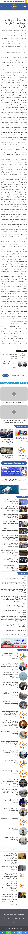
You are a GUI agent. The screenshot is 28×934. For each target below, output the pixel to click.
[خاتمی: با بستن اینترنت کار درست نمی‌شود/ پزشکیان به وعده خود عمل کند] (23, 657)
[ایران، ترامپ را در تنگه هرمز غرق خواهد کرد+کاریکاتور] (23, 735)
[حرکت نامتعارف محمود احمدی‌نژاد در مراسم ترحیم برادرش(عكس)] (6, 433)
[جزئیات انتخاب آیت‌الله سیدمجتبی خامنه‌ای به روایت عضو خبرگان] (23, 802)
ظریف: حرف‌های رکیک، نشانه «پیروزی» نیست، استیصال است (9, 771)
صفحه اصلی (21, 914)
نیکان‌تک (8, 928)
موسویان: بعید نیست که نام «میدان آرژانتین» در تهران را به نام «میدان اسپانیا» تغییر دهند (10, 684)
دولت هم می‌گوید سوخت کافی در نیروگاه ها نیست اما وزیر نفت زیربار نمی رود (9, 364)
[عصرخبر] (14, 6)
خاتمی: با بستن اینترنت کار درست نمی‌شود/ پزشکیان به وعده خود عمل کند (10, 655)
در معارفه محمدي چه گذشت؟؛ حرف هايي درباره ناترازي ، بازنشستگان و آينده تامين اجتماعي (10, 559)
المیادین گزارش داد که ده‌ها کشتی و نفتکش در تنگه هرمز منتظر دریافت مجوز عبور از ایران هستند (10, 674)
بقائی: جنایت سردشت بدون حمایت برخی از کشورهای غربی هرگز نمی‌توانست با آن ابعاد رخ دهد (10, 712)
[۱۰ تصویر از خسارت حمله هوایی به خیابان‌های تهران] (23, 841)
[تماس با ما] (14, 923)
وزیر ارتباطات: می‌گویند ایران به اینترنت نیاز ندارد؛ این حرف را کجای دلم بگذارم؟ (9, 742)
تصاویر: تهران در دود (13, 828)
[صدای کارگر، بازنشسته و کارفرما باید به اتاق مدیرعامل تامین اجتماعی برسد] (23, 524)
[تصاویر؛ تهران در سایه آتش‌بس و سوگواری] (23, 764)
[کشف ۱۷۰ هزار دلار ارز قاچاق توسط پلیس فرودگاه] (6, 450)
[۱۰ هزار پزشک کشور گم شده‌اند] (21, 450)
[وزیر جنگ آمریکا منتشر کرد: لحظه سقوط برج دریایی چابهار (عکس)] (23, 705)
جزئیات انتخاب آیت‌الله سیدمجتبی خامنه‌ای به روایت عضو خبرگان (10, 800)
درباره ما (15, 914)
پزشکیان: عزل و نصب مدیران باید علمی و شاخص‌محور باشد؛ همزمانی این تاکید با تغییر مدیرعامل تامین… (9, 544)
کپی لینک (5, 375)
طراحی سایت (19, 928)
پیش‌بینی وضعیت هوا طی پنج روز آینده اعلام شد (9, 867)
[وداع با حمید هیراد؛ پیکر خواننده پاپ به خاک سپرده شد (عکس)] (23, 812)
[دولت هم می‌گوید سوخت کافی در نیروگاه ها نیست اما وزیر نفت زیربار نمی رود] (22, 364)
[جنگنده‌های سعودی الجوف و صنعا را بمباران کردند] (22, 355)
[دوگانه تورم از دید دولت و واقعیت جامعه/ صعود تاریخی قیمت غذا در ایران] (21, 432)
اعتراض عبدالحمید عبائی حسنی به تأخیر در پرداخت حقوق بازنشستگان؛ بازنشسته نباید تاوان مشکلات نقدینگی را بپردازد (9, 886)
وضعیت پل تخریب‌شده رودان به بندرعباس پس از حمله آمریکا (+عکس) (9, 692)
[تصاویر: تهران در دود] (23, 831)
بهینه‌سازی (13, 928)
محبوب (14, 849)
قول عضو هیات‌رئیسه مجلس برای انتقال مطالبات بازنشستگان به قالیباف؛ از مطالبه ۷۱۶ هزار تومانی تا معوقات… (9, 537)
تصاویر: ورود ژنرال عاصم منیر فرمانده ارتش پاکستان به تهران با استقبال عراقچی (10, 752)
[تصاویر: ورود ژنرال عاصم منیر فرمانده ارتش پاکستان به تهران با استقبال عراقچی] (23, 754)
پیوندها (11, 914)
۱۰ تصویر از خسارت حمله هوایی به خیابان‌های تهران (10, 838)
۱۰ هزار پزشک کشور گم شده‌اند (23, 456)
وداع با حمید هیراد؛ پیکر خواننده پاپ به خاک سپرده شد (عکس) (9, 809)
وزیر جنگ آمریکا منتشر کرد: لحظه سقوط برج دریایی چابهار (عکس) (10, 702)
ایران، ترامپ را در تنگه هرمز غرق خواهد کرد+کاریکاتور (9, 732)
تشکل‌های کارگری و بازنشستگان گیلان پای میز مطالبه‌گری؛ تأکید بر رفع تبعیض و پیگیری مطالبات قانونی (9, 552)
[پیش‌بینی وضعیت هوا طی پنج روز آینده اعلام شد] (22, 868)
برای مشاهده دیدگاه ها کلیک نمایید (14, 463)
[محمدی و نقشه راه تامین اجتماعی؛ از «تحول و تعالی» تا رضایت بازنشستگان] (23, 531)
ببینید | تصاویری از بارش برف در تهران (9, 818)
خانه (24, 14)
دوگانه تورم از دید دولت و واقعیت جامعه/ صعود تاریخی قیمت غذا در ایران (21, 438)
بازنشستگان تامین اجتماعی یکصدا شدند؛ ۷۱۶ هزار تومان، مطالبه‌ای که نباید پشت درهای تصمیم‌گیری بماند (9, 508)
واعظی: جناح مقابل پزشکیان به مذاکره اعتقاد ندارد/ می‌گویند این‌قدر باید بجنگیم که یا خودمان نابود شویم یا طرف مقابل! (9, 665)
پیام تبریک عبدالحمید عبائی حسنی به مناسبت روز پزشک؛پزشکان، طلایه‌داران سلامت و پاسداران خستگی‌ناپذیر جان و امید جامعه (9, 876)
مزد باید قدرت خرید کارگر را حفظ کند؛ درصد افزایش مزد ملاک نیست (9, 500)
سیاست (20, 14)
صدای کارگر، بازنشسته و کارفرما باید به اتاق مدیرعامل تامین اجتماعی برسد (9, 522)
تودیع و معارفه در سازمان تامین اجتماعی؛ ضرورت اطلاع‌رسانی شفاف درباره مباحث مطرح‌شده (10, 567)
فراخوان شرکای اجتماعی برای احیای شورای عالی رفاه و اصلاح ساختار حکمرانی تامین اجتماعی (10, 515)
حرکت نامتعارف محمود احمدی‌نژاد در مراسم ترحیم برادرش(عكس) (7, 441)
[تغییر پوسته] (2, 7)
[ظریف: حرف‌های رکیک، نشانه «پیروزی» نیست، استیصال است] (23, 773)
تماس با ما (6, 914)
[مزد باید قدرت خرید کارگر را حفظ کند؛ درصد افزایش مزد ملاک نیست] (23, 502)
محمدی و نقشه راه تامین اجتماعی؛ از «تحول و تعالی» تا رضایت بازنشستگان (9, 529)
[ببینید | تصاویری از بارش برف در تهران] (23, 822)
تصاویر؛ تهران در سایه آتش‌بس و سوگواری (11, 761)
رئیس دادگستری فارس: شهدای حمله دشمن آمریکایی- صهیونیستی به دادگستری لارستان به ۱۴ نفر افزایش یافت (10, 792)
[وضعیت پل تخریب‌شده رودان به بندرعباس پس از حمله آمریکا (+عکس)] (23, 695)
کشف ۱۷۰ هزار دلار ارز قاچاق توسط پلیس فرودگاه (7, 456)
